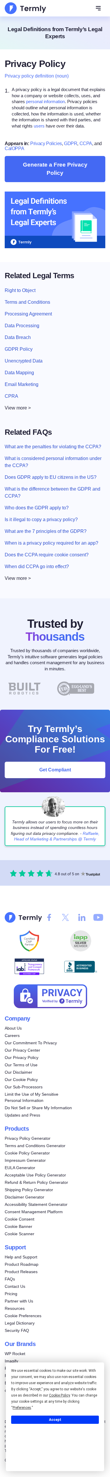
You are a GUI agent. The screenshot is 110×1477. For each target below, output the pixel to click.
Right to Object (20, 290)
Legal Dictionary (20, 1323)
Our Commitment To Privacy (31, 1042)
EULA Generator (20, 1167)
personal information (45, 101)
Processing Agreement (28, 313)
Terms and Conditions (27, 302)
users (39, 125)
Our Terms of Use (21, 1065)
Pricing (11, 1293)
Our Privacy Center (22, 1050)
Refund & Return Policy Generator (36, 1182)
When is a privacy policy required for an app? (51, 543)
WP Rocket (15, 1353)
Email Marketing (21, 384)
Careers (12, 1035)
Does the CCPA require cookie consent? (47, 554)
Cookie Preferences (23, 1315)
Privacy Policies (46, 143)
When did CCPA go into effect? (37, 566)
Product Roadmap (21, 1264)
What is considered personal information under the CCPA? (53, 462)
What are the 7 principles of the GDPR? (46, 531)
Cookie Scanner (19, 1233)
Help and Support (21, 1257)
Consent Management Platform (34, 1211)
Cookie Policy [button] (59, 1395)
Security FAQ (17, 1330)
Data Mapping (19, 372)
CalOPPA (14, 148)
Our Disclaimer (18, 1072)
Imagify (11, 1361)
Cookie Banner (18, 1226)
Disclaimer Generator (24, 1197)
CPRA (11, 396)
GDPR (70, 143)
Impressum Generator (25, 1160)
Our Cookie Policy (21, 1079)
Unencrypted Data (24, 360)
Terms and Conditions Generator (35, 1145)
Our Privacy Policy (21, 1057)
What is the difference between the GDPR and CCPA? (52, 492)
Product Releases (21, 1271)
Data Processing (22, 325)
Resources (15, 1308)
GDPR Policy (19, 349)
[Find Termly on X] (65, 917)
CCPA (85, 143)
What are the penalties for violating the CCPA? (53, 446)
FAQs (10, 1279)
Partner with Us (19, 1301)
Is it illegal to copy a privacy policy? (41, 519)
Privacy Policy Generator (27, 1138)
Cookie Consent (19, 1219)
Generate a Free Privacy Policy (55, 168)
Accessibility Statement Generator (36, 1204)
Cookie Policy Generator (27, 1153)
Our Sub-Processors (24, 1087)
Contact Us (15, 1286)
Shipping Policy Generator (29, 1189)
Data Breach (18, 337)
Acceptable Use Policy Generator (35, 1175)
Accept (55, 1420)
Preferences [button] (22, 1408)
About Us (13, 1028)
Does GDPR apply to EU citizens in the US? (51, 477)
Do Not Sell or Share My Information (38, 1107)
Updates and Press (22, 1115)
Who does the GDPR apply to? (37, 507)
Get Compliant (55, 769)
